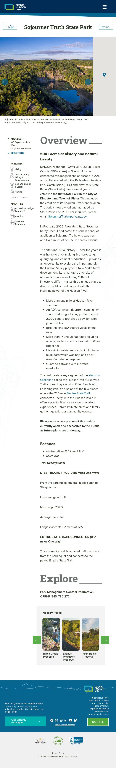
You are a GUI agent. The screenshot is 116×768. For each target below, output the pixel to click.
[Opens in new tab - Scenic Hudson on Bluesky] (75, 720)
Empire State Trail (78, 393)
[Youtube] (70, 720)
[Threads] (56, 720)
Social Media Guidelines (65, 724)
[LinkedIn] (65, 720)
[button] (5, 82)
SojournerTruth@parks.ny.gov (67, 216)
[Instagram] (61, 720)
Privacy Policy (58, 753)
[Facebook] (51, 720)
